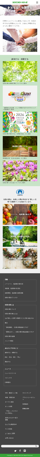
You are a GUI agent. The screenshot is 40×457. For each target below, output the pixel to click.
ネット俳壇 (8, 406)
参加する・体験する (11, 352)
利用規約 (25, 404)
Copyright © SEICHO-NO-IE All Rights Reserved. (20, 455)
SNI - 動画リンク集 (11, 393)
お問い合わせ (9, 438)
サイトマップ (27, 393)
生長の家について (10, 309)
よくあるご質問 (10, 433)
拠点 (6, 323)
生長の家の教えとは (11, 313)
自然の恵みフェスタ (11, 297)
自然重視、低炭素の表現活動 (14, 293)
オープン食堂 (9, 402)
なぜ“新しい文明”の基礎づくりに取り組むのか (19, 318)
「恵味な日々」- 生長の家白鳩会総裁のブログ (19, 332)
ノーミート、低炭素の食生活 (14, 284)
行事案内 (8, 382)
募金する (8, 361)
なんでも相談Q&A (11, 424)
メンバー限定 (9, 341)
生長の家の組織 (10, 336)
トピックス (8, 378)
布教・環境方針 (10, 397)
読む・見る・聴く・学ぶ (12, 357)
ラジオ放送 (8, 429)
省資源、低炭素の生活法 (12, 288)
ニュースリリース (10, 373)
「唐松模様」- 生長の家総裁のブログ (16, 327)
